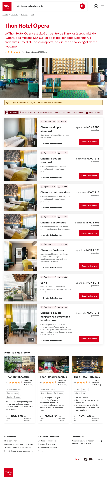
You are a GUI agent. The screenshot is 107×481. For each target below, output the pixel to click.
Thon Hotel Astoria (17, 376)
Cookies (100, 459)
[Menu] (102, 6)
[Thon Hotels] (7, 6)
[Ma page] (96, 6)
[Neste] (104, 78)
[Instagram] (90, 459)
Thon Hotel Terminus (87, 376)
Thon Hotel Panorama (53, 376)
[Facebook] (85, 459)
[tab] (11, 112)
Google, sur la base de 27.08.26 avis (34, 52)
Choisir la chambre (89, 142)
